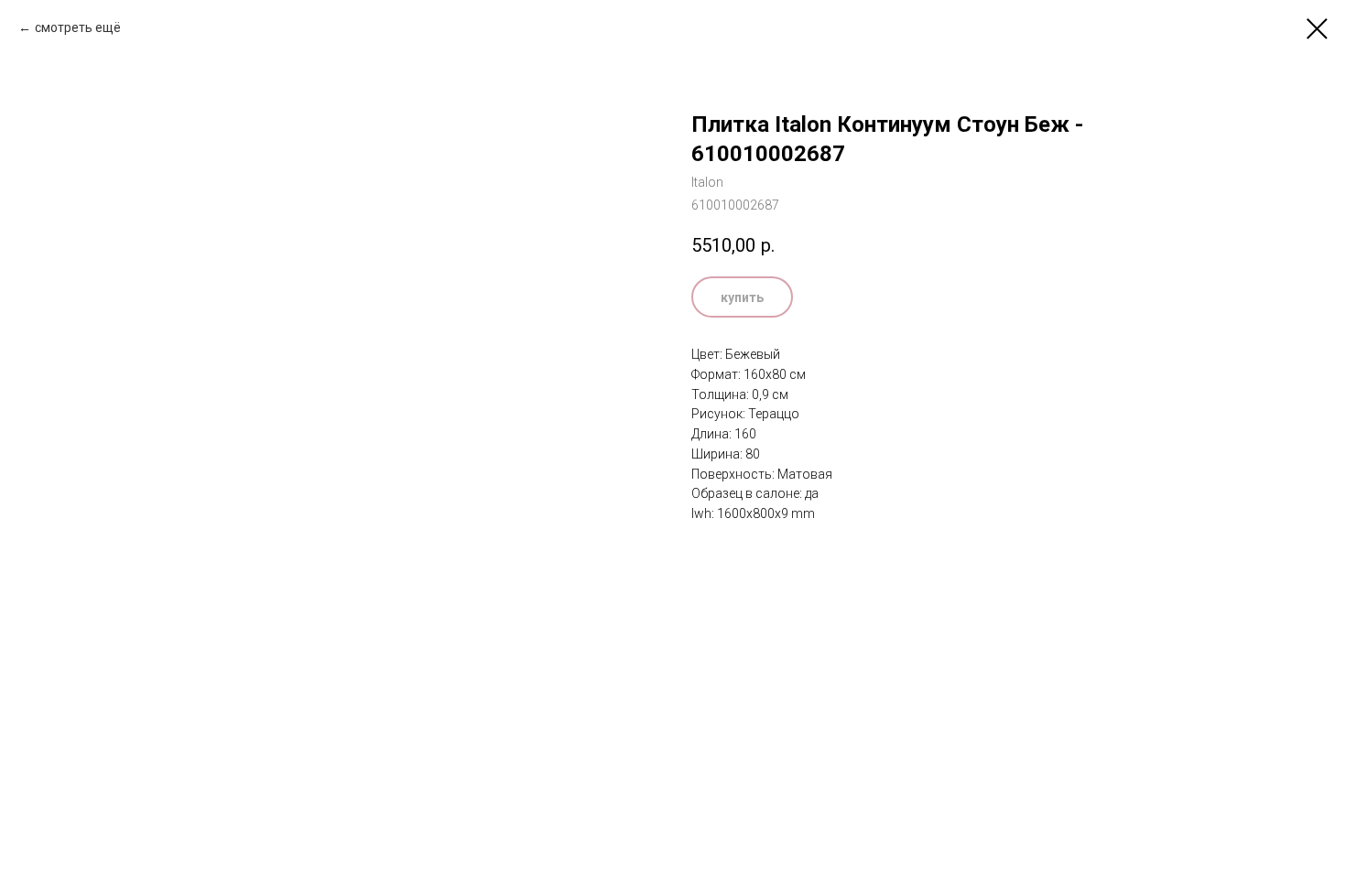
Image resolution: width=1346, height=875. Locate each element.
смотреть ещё (78, 27)
